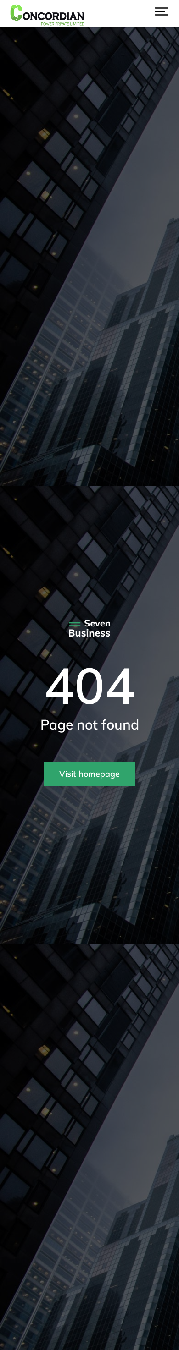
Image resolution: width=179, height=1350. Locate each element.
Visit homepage (89, 773)
